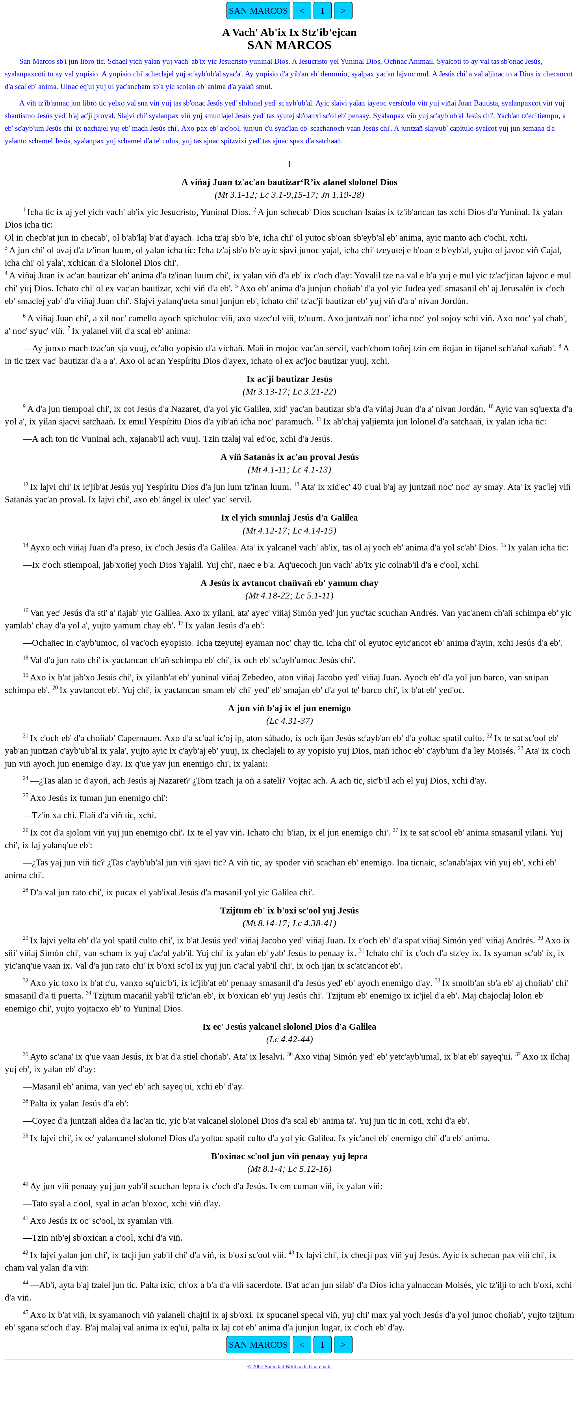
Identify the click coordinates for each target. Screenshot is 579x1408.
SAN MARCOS (258, 11)
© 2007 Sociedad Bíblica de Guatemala (289, 1366)
